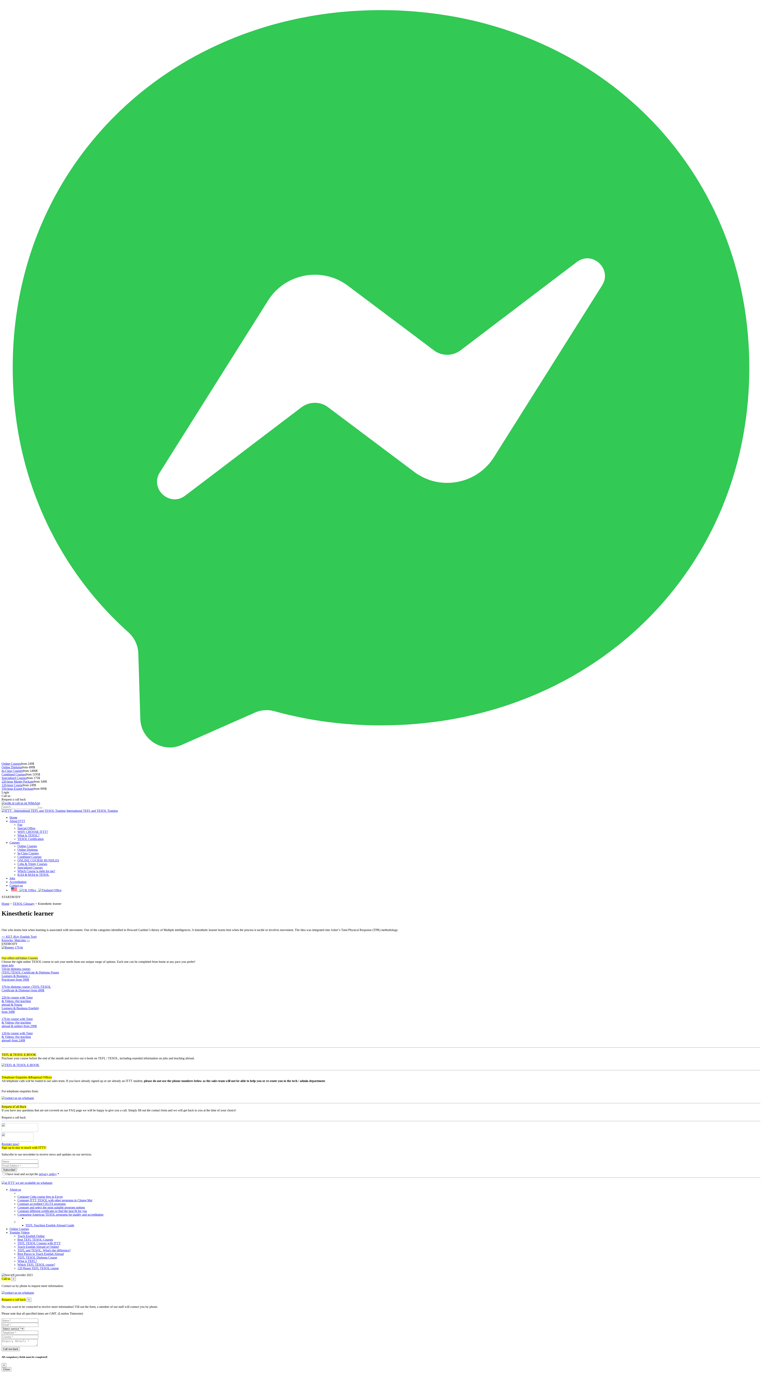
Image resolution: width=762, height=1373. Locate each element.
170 (4, 1029)
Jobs (12, 878)
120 (4, 1044)
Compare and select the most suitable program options (51, 1207)
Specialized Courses (14, 778)
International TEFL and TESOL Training (92, 810)
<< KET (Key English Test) (19, 936)
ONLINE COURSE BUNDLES (38, 860)
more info (8, 965)
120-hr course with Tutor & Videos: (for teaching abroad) (17, 1037)
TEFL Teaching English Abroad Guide (49, 1225)
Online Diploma (12, 767)
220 (4, 1015)
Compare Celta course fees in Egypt (40, 1196)
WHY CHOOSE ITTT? (32, 831)
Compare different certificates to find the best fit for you (52, 1211)
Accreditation (18, 882)
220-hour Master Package (18, 781)
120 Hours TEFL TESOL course (38, 1268)
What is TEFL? (27, 1261)
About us (15, 1189)
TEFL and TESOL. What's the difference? (44, 1250)
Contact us (16, 885)
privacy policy (48, 1174)
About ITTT (17, 821)
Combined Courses (14, 774)
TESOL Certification (30, 839)
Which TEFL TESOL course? (36, 1264)
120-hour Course (12, 785)
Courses (15, 842)
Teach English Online (31, 1236)
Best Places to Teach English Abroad (40, 1254)
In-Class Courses (12, 771)
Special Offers (26, 828)
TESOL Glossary (24, 903)
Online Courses (11, 763)
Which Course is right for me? (36, 871)
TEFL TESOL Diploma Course (37, 1257)
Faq (19, 824)
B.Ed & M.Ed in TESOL (33, 874)
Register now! (10, 1144)
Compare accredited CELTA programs (41, 1204)
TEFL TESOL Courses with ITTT (39, 1243)
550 (4, 983)
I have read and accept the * (32, 1174)
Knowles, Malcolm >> (16, 940)
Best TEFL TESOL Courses (35, 1239)
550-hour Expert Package (18, 788)
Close (6, 1369)
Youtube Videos (20, 1232)
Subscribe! (9, 1169)
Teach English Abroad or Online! (38, 1246)
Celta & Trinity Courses (32, 864)
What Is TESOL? (28, 835)
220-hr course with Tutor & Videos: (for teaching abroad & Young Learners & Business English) (20, 1004)
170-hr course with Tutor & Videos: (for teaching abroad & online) (19, 1022)
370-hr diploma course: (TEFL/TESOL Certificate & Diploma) (26, 988)
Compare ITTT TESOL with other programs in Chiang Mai (54, 1200)
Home (13, 817)
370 (4, 994)
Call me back (10, 1349)
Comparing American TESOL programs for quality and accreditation (60, 1214)
